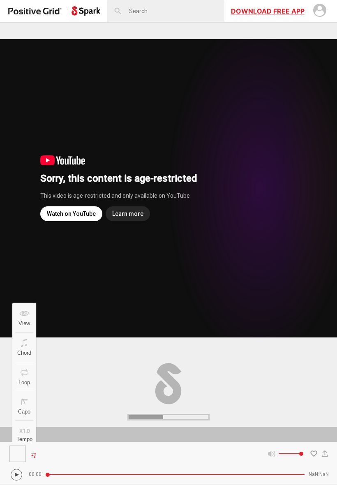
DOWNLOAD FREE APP (268, 11)
